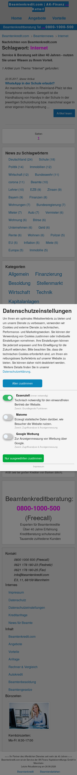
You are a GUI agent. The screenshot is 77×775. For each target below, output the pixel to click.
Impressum (38, 466)
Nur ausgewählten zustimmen (23, 458)
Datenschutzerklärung (16, 372)
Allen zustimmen (22, 383)
